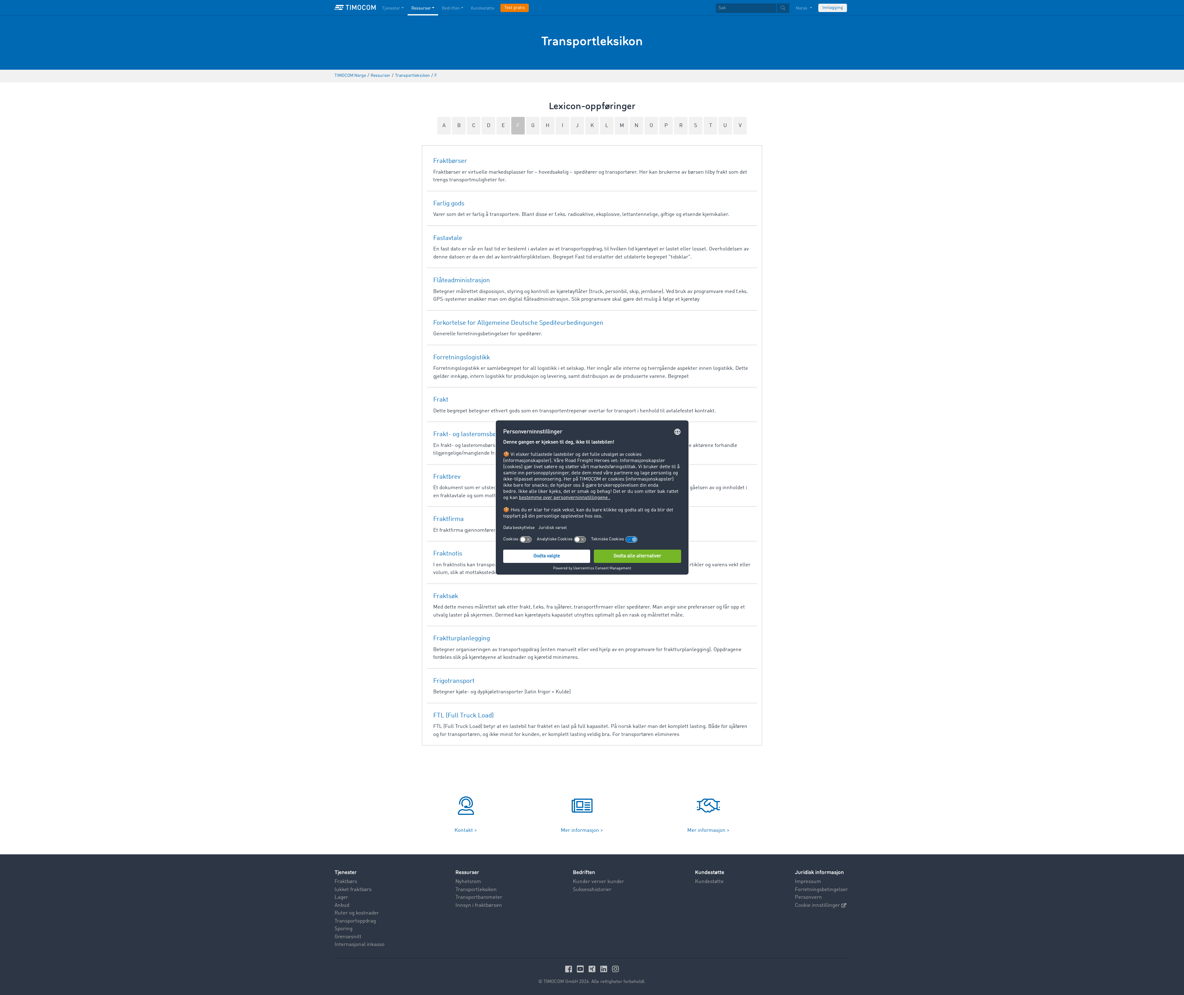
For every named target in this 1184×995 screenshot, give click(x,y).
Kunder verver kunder (598, 881)
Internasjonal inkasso (359, 944)
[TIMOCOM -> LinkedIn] (604, 969)
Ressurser (421, 8)
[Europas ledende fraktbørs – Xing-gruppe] (593, 969)
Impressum (808, 881)
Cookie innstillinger (817, 905)
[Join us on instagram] (615, 969)
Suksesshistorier (592, 889)
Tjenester (391, 8)
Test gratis (514, 8)
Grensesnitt (348, 936)
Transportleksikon (476, 889)
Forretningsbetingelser (821, 889)
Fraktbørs (346, 881)
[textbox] (753, 8)
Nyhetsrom (468, 881)
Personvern (808, 897)
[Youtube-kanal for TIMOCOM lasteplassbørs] (581, 969)
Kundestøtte (482, 8)
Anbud (342, 905)
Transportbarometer (478, 897)
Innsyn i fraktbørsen (478, 905)
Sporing (343, 928)
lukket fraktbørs (353, 889)
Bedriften (451, 8)
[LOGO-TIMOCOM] (355, 7)
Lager (341, 897)
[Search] (783, 8)
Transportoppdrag (355, 921)
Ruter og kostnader (357, 913)
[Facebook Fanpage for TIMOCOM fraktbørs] (569, 969)
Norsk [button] (802, 8)
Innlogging (832, 8)
